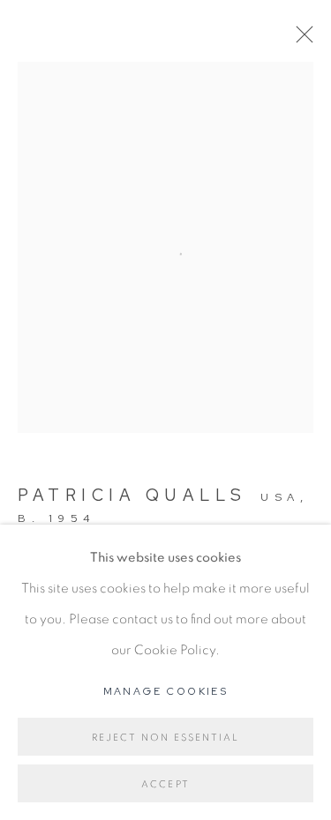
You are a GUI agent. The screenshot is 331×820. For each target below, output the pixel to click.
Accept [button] (165, 784)
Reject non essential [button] (166, 737)
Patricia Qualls (132, 495)
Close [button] (300, 39)
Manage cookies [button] (166, 691)
